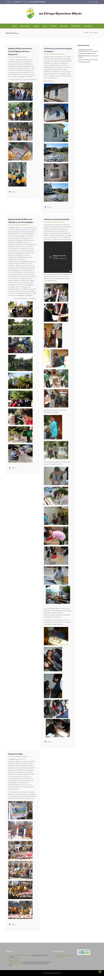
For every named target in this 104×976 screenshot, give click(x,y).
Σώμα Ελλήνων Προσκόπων (16, 962)
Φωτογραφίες (75, 26)
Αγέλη (25, 57)
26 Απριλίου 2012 (48, 54)
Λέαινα (20, 57)
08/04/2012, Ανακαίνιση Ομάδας (56, 219)
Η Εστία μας (64, 26)
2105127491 (17, 1)
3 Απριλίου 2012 (12, 756)
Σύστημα (25, 756)
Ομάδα (61, 222)
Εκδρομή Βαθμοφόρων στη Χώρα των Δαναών (88, 56)
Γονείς (45, 26)
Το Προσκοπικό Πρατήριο (15, 963)
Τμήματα (36, 26)
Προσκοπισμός (25, 26)
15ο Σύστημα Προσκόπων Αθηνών (60, 13)
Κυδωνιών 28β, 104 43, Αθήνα (38, 1)
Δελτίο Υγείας (60, 957)
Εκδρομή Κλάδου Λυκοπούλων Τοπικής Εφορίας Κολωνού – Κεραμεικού (20, 51)
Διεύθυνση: (34, 1)
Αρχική (14, 26)
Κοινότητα (26, 225)
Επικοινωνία (88, 26)
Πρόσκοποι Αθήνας (14, 960)
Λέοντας (56, 222)
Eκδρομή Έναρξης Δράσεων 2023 (87, 53)
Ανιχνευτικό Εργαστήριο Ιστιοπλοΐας (88, 59)
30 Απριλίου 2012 (12, 57)
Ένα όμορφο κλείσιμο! (84, 62)
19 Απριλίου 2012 (12, 225)
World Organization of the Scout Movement (20, 955)
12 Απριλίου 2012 (48, 222)
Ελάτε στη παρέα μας (14, 958)
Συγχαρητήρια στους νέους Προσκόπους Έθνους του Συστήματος (88, 50)
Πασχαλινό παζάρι (15, 754)
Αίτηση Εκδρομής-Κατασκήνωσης (65, 955)
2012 (90, 32)
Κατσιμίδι (53, 26)
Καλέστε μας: (14, 1)
